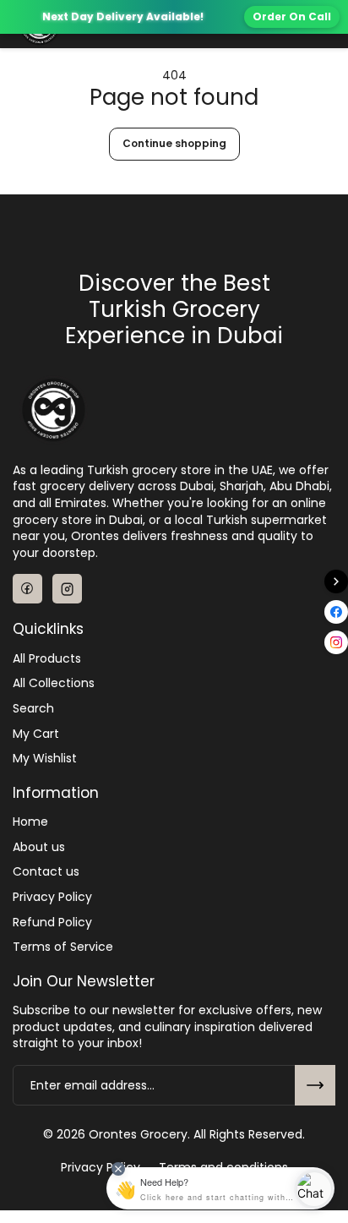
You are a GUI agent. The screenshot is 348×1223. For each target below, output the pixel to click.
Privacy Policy (52, 897)
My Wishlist (45, 759)
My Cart (36, 734)
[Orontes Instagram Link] (67, 588)
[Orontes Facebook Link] (27, 588)
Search (33, 709)
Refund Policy (52, 923)
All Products (47, 659)
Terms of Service (63, 947)
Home (30, 822)
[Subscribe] (315, 1085)
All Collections (54, 683)
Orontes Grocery (138, 1135)
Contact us (46, 872)
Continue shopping (174, 143)
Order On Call (292, 16)
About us (39, 847)
